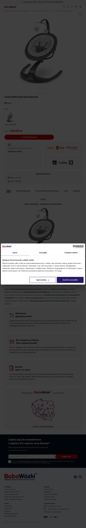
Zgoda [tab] (15, 252)
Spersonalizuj (41, 280)
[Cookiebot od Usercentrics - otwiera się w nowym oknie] (74, 246)
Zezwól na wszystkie (70, 280)
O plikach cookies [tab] (71, 252)
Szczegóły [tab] (43, 252)
